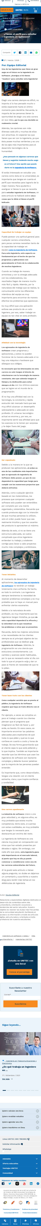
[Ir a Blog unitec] (38, 1184)
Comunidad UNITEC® (11, 1213)
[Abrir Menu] (35, 11)
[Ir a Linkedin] (31, 1184)
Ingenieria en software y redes (15, 936)
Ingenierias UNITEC (24, 939)
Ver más (6, 1079)
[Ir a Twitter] (10, 1184)
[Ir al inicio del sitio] (22, 10)
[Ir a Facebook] (3, 1184)
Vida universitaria (12, 24)
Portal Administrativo (30, 1213)
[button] (4, 1090)
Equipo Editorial (16, 65)
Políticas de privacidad (30, 1209)
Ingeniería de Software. (26, 168)
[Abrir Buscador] (34, 9)
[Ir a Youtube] (24, 1184)
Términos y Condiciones (11, 1209)
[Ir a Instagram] (17, 1185)
